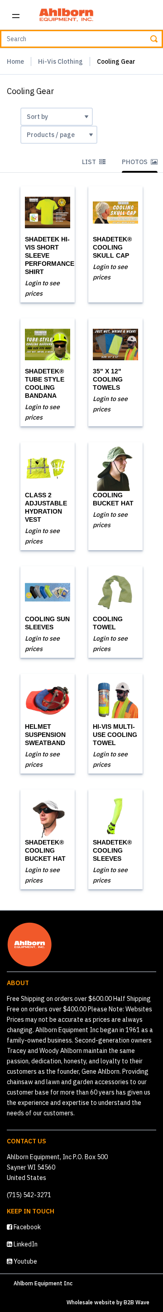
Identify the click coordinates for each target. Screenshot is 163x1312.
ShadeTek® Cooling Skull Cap (112, 247)
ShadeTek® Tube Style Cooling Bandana (44, 383)
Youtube (24, 1261)
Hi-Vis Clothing (60, 61)
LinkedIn (25, 1244)
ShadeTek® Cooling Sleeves (112, 850)
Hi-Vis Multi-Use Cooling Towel (115, 734)
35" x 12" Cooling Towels (108, 379)
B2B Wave (136, 1302)
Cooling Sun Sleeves (47, 623)
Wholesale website (91, 1302)
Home (15, 61)
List (89, 162)
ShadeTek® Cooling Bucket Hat (45, 850)
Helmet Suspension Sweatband (45, 734)
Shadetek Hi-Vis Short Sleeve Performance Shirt (49, 255)
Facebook (26, 1227)
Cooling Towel (108, 623)
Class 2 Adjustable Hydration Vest (46, 507)
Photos (135, 162)
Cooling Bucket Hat (113, 499)
